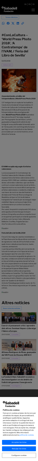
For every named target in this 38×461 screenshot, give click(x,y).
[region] (19, 429)
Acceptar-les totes (19, 442)
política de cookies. (26, 435)
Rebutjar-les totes (19, 449)
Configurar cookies (19, 455)
